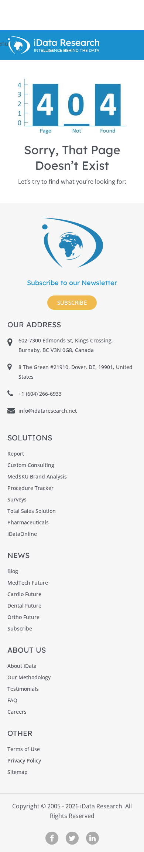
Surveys (17, 499)
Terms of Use (23, 749)
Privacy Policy (24, 760)
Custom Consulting (30, 465)
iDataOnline (22, 533)
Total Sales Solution (31, 510)
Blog (12, 571)
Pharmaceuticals (28, 522)
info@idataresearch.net (47, 410)
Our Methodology (29, 677)
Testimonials (23, 688)
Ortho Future (23, 617)
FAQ (12, 700)
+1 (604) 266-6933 (40, 393)
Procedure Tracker (30, 487)
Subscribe (72, 302)
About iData (22, 665)
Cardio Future (24, 594)
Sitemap (17, 771)
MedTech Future (27, 582)
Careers (17, 711)
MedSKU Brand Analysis (37, 476)
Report (15, 453)
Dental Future (24, 605)
